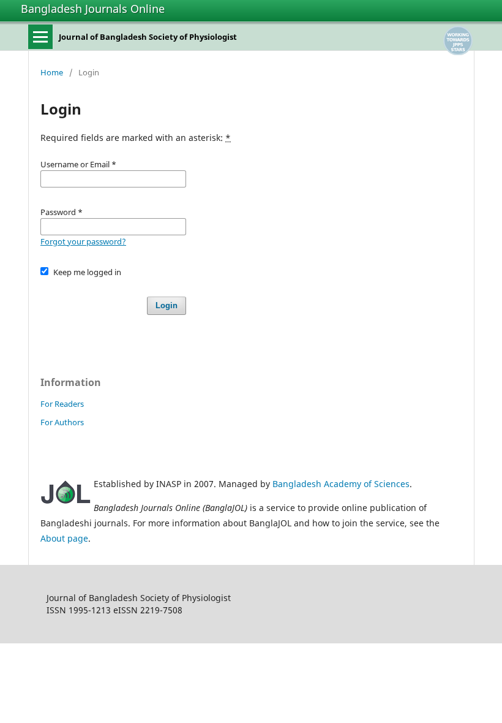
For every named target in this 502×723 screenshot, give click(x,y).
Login (166, 305)
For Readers (62, 403)
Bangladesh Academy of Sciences (341, 484)
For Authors (62, 422)
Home (51, 72)
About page (64, 538)
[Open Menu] (40, 37)
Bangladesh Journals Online (93, 8)
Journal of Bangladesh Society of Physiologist (148, 36)
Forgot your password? (83, 241)
